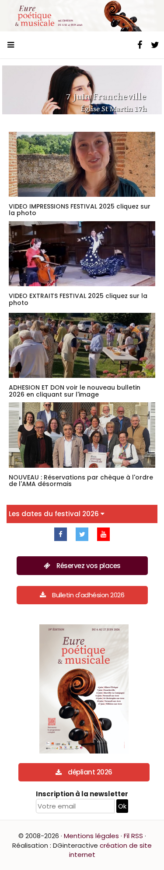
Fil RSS (133, 835)
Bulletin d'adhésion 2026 (88, 594)
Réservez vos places (88, 565)
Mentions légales (91, 835)
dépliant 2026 (90, 772)
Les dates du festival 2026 (55, 513)
